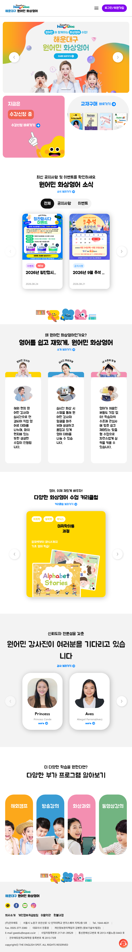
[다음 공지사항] (122, 251)
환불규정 (59, 915)
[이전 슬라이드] (14, 57)
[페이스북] (16, 905)
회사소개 (10, 915)
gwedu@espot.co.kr (24, 932)
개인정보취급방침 (28, 915)
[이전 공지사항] (10, 251)
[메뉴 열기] (96, 8)
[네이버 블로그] (25, 905)
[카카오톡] (7, 905)
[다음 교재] (117, 554)
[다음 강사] (122, 701)
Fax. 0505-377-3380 (16, 927)
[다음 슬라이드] (118, 57)
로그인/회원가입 (114, 8)
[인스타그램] (33, 905)
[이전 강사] (10, 701)
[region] (66, 57)
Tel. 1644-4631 (101, 922)
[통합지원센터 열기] (124, 944)
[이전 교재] (14, 554)
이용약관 (46, 915)
